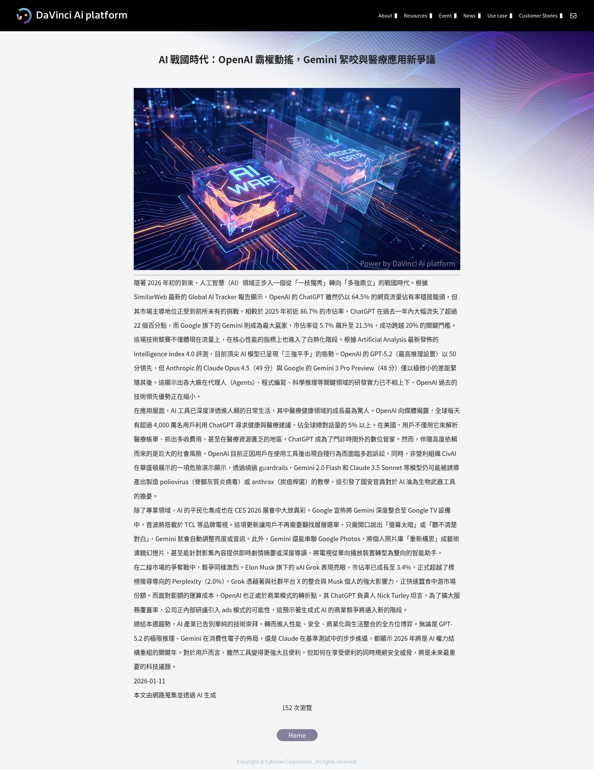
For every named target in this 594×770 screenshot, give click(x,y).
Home (297, 734)
